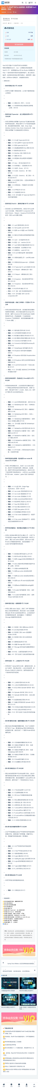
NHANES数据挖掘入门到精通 (13, 1041)
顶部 (34, 1086)
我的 (27, 1086)
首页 (10, 23)
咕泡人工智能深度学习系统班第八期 (15, 1066)
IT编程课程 (3, 12)
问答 (19, 1086)
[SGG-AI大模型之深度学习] (10, 1000)
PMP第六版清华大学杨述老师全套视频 (15, 1063)
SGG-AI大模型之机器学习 (26, 990)
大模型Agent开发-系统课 (8, 990)
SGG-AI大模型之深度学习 (8, 1007)
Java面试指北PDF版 (10, 1044)
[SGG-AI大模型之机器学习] (28, 983)
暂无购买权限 (19, 44)
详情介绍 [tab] (7, 18)
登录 (31, 2)
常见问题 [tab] (15, 18)
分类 (11, 1086)
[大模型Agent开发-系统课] (10, 983)
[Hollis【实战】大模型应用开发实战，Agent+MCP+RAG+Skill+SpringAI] (28, 1000)
